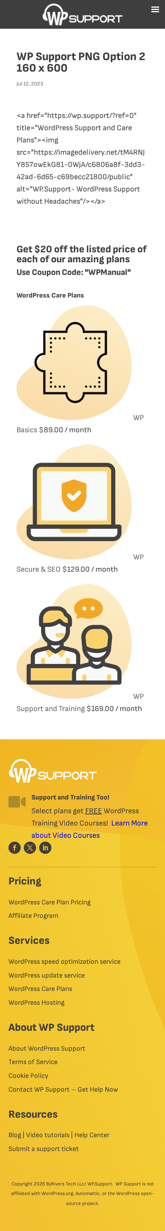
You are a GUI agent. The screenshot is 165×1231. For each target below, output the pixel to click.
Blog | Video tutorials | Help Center (58, 1135)
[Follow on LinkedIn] (45, 848)
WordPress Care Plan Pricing (49, 902)
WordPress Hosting (36, 1003)
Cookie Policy (28, 1076)
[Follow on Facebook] (14, 848)
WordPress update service (46, 975)
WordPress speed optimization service (64, 962)
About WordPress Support (46, 1049)
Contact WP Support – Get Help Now (63, 1090)
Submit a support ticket (43, 1149)
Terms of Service (33, 1062)
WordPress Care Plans (40, 989)
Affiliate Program (33, 916)
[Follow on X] (30, 848)
